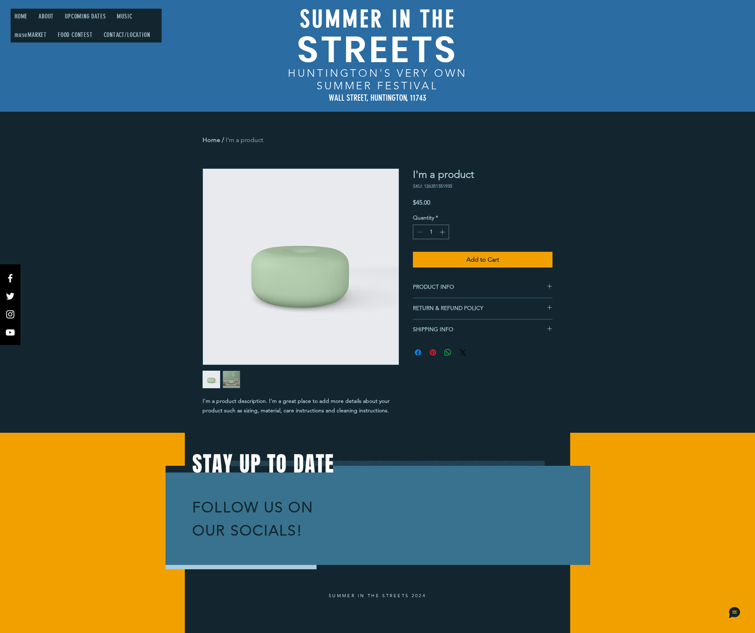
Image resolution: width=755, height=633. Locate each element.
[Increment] (443, 232)
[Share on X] (463, 352)
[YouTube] (10, 332)
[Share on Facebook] (418, 352)
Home (211, 140)
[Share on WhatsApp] (448, 352)
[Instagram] (10, 314)
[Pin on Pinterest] (433, 352)
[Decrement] (419, 232)
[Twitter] (10, 296)
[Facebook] (10, 278)
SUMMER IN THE (378, 19)
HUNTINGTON (333, 73)
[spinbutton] (431, 232)
